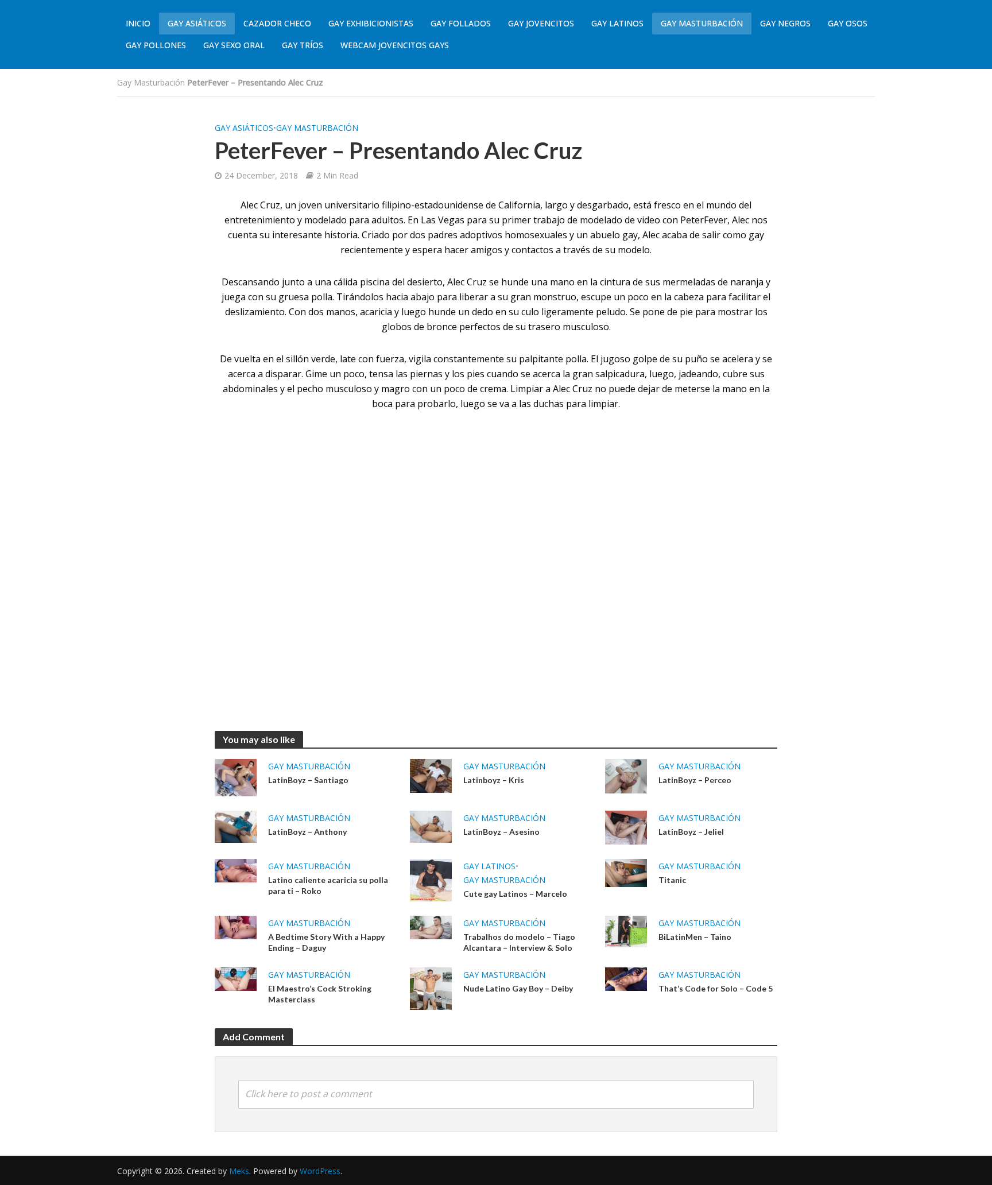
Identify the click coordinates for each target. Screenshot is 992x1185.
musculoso (349, 388)
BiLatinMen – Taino (694, 937)
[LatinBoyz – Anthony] (236, 825)
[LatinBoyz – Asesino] (431, 825)
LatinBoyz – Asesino (501, 832)
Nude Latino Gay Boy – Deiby (518, 988)
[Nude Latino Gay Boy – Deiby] (431, 987)
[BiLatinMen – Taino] (626, 930)
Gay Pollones (156, 45)
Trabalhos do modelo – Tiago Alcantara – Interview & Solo (519, 942)
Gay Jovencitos (541, 23)
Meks (239, 1170)
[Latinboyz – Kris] (431, 775)
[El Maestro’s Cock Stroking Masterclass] (236, 978)
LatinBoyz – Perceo (694, 780)
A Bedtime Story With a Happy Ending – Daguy (326, 942)
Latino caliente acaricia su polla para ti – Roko (328, 885)
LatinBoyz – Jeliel (691, 832)
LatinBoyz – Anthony (307, 832)
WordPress (320, 1170)
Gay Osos (847, 23)
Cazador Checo (277, 23)
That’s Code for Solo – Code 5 (715, 988)
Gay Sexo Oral (234, 45)
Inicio (138, 23)
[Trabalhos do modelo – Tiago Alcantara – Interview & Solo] (431, 926)
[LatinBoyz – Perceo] (626, 775)
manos (340, 311)
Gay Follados (461, 23)
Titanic (672, 880)
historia (341, 235)
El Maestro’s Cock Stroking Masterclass (319, 993)
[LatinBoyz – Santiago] (236, 776)
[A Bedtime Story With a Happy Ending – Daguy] (236, 926)
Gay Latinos (617, 23)
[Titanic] (626, 872)
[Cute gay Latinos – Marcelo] (431, 879)
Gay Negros (785, 23)
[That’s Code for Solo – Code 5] (626, 978)
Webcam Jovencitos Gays (394, 45)
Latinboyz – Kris (493, 780)
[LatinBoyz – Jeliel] (626, 826)
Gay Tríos (302, 45)
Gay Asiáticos (197, 23)
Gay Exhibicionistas (370, 23)
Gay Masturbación (702, 23)
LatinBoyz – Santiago (308, 780)
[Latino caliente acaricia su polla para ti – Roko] (236, 869)
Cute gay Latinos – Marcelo (515, 894)
